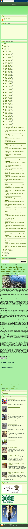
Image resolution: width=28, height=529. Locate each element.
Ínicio (14, 4)
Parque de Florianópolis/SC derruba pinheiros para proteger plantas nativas (16, 473)
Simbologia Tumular (12, 414)
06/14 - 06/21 (8, 94)
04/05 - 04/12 (8, 109)
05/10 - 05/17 (8, 101)
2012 (5, 255)
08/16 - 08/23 (8, 80)
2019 (5, 43)
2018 (5, 45)
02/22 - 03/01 (8, 118)
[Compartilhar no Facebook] (6, 358)
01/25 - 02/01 (8, 124)
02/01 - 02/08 (8, 123)
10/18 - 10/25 (8, 66)
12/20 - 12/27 (8, 53)
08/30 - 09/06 (8, 77)
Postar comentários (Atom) (12, 388)
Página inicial (14, 385)
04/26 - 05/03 (8, 104)
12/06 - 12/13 (8, 56)
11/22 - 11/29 (8, 59)
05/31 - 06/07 (8, 97)
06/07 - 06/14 (8, 95)
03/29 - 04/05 (8, 110)
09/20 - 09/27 (8, 72)
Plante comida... (11, 440)
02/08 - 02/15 (8, 121)
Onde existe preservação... (14, 407)
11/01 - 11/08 (8, 63)
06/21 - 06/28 (8, 92)
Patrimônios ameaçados (13, 455)
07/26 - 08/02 (8, 85)
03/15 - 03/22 (8, 113)
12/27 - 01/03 (8, 51)
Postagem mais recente (6, 384)
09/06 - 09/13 (8, 75)
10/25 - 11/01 (8, 65)
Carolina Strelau (6, 18)
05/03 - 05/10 (8, 103)
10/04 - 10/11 (8, 69)
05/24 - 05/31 (8, 98)
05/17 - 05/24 (8, 100)
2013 (5, 253)
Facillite (16, 525)
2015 (5, 50)
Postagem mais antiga (21, 384)
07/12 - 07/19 (8, 88)
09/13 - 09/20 (8, 74)
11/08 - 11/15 (8, 62)
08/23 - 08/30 (8, 78)
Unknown (5, 20)
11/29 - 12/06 (8, 57)
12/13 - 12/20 (8, 54)
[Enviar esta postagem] (19, 273)
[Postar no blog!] (3, 358)
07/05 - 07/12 (8, 89)
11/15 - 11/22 (8, 60)
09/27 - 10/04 (8, 71)
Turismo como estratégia (10, 141)
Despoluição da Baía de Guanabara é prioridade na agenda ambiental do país (13, 269)
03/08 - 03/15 (8, 115)
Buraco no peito (11, 432)
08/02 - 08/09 (8, 83)
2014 (5, 252)
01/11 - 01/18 (8, 249)
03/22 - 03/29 (8, 112)
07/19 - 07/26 (8, 86)
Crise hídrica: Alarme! (9, 218)
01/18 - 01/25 (8, 126)
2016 (5, 48)
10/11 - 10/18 (8, 68)
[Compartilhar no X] (4, 358)
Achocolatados (11, 399)
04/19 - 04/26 (8, 106)
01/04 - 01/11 (8, 250)
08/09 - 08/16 (8, 82)
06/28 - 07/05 (8, 91)
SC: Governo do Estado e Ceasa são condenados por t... (13, 196)
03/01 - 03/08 (8, 116)
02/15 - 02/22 (8, 120)
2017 (5, 47)
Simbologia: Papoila (12, 424)
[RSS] (2, 525)
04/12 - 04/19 (8, 107)
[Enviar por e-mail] (1, 358)
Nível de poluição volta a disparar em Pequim (15, 236)
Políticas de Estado (12, 447)
